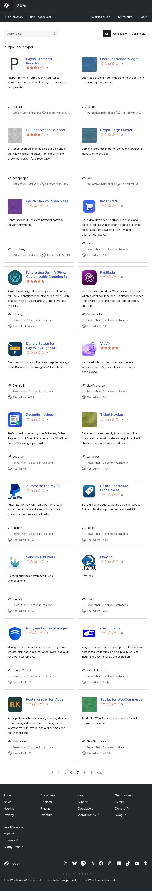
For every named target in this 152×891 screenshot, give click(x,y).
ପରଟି (100, 772)
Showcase (48, 795)
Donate (122, 808)
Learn (81, 795)
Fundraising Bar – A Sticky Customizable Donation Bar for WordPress (47, 274)
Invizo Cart (108, 201)
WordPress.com (16, 827)
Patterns (46, 815)
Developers (85, 808)
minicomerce (110, 628)
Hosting (9, 808)
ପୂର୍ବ (51, 772)
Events (119, 802)
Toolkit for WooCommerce (121, 699)
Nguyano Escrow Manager (46, 628)
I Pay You (107, 557)
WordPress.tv (89, 815)
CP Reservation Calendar (45, 130)
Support (83, 802)
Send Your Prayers (40, 557)
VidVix (105, 344)
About (8, 795)
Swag (120, 815)
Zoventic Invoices (40, 415)
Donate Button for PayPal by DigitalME (41, 346)
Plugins (45, 808)
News (7, 802)
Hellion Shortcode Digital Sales (114, 488)
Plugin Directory (13, 16)
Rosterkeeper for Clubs (44, 699)
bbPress (11, 840)
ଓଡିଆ (15, 863)
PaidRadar (108, 272)
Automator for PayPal (43, 486)
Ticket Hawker (111, 415)
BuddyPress (14, 847)
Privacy (9, 815)
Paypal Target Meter (116, 130)
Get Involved (124, 795)
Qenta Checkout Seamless (47, 201)
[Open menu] (146, 5)
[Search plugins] (54, 33)
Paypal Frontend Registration (39, 61)
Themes (46, 802)
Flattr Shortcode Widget (119, 59)
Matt (9, 834)
